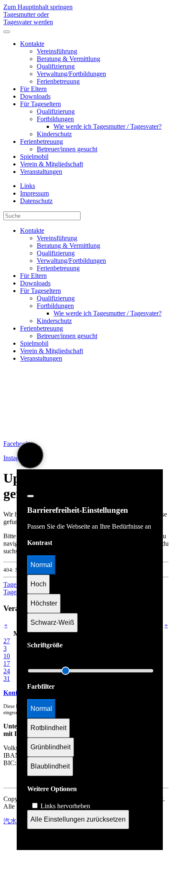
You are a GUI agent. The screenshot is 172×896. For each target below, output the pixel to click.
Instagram (16, 457)
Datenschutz (36, 200)
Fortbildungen (55, 118)
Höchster (43, 603)
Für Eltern (33, 88)
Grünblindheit (50, 747)
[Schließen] (30, 496)
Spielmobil (34, 156)
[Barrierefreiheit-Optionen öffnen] (30, 455)
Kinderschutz (54, 133)
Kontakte (32, 43)
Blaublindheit (50, 766)
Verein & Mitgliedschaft (51, 164)
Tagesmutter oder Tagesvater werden (28, 18)
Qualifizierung (56, 66)
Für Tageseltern (40, 103)
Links (27, 185)
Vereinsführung (57, 51)
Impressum (34, 193)
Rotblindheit (48, 727)
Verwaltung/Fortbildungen (71, 73)
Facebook (16, 443)
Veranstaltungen (41, 171)
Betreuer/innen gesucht (67, 149)
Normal (41, 564)
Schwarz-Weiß (52, 622)
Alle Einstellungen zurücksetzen (78, 819)
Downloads (35, 96)
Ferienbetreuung (58, 81)
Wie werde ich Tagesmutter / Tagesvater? (107, 126)
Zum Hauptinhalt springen (38, 6)
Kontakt (15, 692)
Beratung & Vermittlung (68, 58)
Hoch (38, 584)
